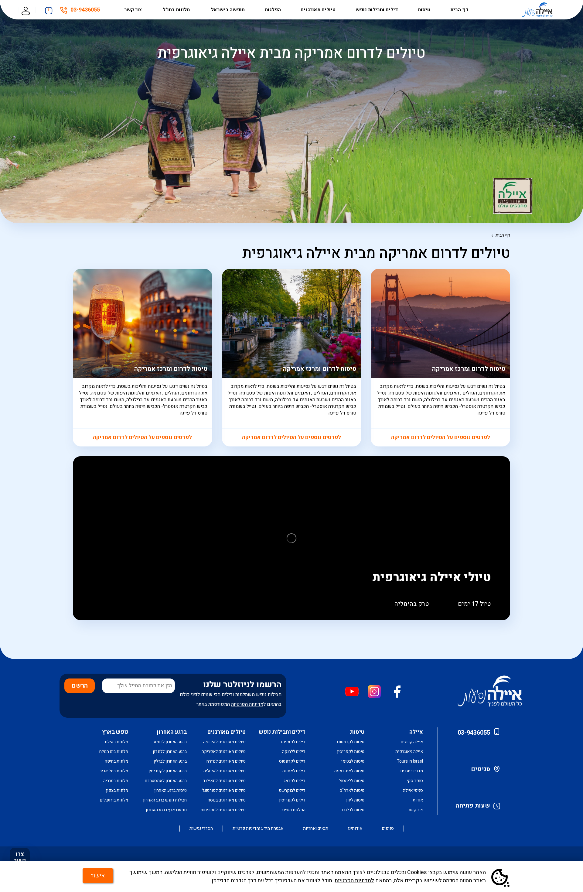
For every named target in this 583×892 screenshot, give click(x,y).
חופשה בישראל (228, 9)
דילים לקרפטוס (292, 761)
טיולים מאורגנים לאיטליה (224, 771)
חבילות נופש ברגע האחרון (165, 800)
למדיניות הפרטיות (354, 881)
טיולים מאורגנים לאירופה (224, 742)
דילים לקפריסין (292, 800)
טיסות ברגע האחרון (170, 790)
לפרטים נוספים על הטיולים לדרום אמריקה (440, 437)
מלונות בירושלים (114, 800)
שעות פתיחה (472, 805)
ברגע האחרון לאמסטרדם (166, 781)
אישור (98, 876)
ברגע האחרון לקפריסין (167, 771)
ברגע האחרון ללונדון (170, 751)
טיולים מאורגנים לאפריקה (224, 751)
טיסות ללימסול (351, 781)
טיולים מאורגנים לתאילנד (224, 781)
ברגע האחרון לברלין (170, 761)
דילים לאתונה (293, 771)
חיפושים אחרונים (49, 9)
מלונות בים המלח (113, 751)
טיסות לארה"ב (352, 790)
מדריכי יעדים (412, 771)
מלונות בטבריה (115, 781)
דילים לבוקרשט (292, 790)
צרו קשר (20, 857)
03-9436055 (85, 11)
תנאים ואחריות (315, 828)
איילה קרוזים (412, 742)
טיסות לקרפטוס (350, 742)
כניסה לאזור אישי (25, 10)
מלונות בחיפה (116, 761)
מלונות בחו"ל (177, 9)
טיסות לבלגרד (352, 810)
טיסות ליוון (355, 800)
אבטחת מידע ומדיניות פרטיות (258, 828)
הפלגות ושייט (293, 810)
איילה (416, 732)
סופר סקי (415, 781)
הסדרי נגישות (201, 828)
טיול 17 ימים (474, 604)
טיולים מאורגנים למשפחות (223, 810)
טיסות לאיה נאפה (349, 771)
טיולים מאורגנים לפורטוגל (224, 790)
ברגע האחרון (172, 732)
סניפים (480, 769)
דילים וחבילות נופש (377, 9)
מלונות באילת (116, 742)
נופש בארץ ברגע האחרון (166, 810)
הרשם (80, 685)
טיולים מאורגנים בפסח (227, 800)
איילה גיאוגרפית (409, 751)
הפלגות (273, 9)
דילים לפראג (294, 781)
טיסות (424, 9)
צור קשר (133, 9)
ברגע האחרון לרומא (170, 742)
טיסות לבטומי (352, 761)
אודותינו (355, 828)
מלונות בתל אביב (114, 771)
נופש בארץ (115, 732)
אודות (418, 800)
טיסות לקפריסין (350, 751)
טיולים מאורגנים (318, 9)
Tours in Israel (410, 761)
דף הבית (459, 9)
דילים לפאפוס (293, 742)
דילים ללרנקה (293, 751)
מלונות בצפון (117, 790)
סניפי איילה (413, 790)
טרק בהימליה (411, 604)
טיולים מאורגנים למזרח (226, 761)
